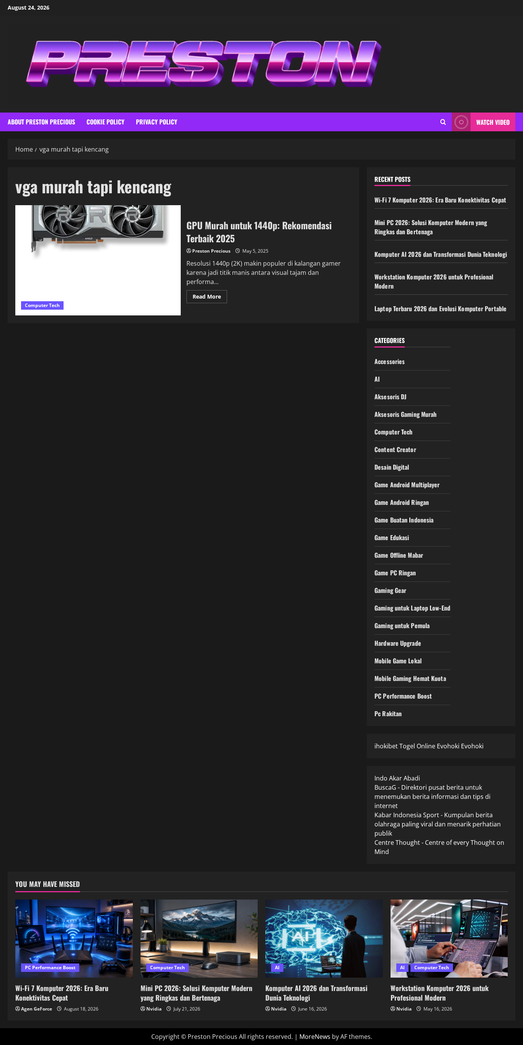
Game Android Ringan (401, 502)
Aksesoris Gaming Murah (405, 414)
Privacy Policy (156, 121)
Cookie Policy (105, 121)
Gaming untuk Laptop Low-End (412, 607)
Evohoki (448, 746)
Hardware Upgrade (397, 643)
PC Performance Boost (403, 695)
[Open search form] (443, 121)
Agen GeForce (36, 1009)
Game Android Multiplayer (407, 484)
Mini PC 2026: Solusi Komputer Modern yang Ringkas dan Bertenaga (430, 227)
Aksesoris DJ (390, 396)
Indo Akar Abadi (397, 778)
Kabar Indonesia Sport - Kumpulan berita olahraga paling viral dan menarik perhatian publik (437, 824)
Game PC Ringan (395, 572)
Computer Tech (42, 305)
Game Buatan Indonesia (403, 519)
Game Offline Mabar (398, 555)
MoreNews (314, 1036)
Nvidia (154, 1009)
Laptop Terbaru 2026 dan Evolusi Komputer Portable (440, 308)
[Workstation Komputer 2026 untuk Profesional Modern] (449, 939)
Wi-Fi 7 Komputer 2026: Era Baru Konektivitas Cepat (440, 199)
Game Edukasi (391, 537)
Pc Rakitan (388, 713)
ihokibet (386, 746)
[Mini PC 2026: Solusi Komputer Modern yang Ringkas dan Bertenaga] (199, 939)
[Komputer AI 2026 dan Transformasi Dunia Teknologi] (324, 939)
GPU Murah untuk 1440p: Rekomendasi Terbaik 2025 (98, 260)
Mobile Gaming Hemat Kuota (410, 678)
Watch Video (493, 122)
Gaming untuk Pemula (402, 625)
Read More (210, 297)
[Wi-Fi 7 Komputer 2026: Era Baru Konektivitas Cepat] (74, 939)
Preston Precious (211, 251)
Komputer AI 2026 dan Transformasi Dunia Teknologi (440, 254)
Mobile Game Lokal (398, 660)
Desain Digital (391, 467)
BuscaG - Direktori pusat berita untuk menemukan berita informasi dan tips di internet (432, 796)
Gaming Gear (390, 590)
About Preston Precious (41, 121)
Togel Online (417, 746)
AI (377, 379)
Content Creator (395, 449)
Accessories (389, 361)
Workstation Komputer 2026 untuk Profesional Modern (440, 993)
